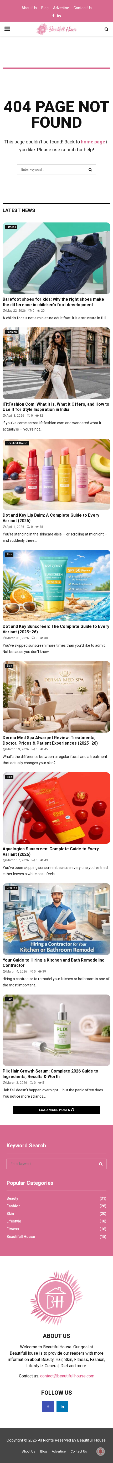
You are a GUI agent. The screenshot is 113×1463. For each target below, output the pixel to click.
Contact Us (83, 8)
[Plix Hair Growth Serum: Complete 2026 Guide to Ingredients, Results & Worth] (56, 1030)
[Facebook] (48, 1406)
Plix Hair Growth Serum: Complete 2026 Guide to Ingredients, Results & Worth (50, 1074)
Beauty (12, 1198)
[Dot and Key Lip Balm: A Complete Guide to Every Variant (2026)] (56, 474)
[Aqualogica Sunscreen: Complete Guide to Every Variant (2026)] (56, 808)
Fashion (12, 332)
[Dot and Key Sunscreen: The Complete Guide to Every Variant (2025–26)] (56, 585)
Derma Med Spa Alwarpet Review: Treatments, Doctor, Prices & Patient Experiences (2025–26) (50, 740)
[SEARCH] (100, 1164)
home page (93, 141)
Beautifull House (17, 443)
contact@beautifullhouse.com (67, 1375)
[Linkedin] (62, 1406)
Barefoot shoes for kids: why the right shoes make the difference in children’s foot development (53, 302)
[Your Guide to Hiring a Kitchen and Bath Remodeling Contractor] (56, 919)
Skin (9, 554)
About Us (29, 8)
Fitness (11, 227)
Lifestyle (12, 887)
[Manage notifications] (100, 1451)
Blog (45, 8)
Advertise (61, 8)
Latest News (19, 210)
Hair (9, 999)
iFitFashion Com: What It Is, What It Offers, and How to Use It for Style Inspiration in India (56, 407)
